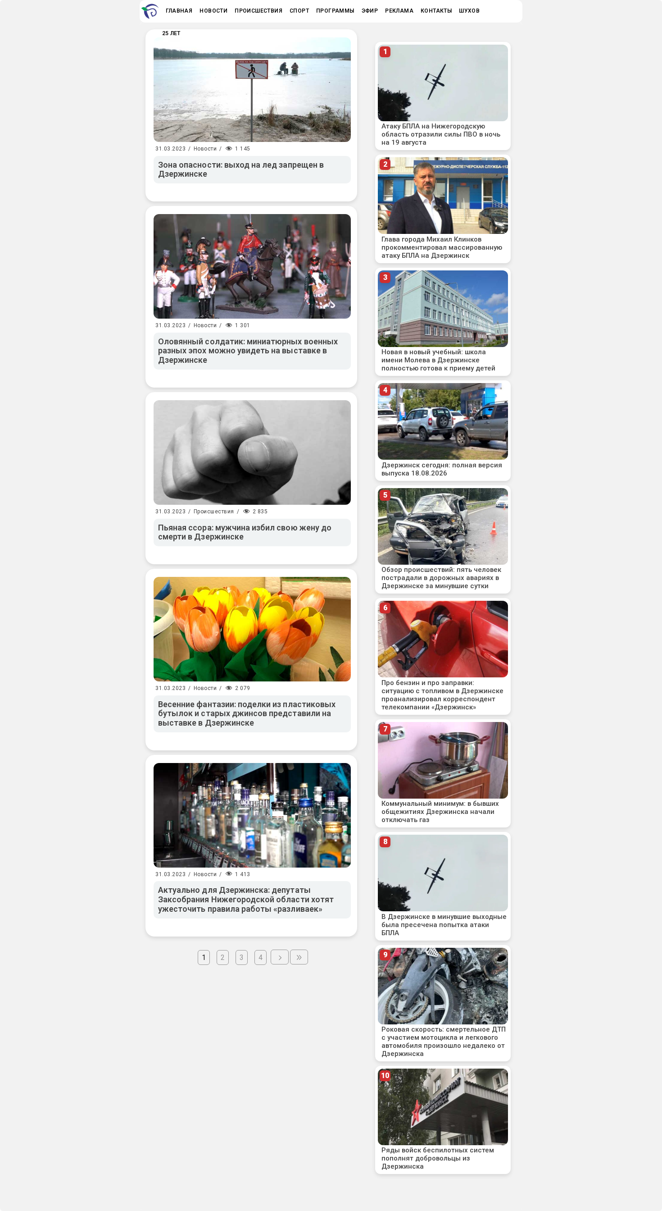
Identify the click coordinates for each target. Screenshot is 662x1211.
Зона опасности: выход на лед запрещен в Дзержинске (241, 169)
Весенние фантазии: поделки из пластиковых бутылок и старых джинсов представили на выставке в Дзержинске (247, 713)
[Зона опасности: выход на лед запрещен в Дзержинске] (252, 89)
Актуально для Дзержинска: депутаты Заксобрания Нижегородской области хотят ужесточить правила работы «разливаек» (246, 899)
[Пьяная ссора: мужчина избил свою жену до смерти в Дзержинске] (252, 452)
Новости (205, 149)
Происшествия (214, 511)
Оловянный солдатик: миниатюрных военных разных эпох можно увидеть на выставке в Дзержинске (248, 351)
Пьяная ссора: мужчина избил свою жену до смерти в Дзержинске (244, 532)
